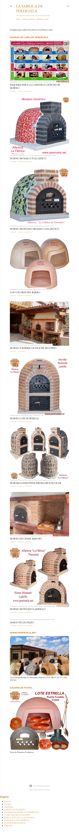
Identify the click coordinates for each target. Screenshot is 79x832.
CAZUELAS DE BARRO (15, 809)
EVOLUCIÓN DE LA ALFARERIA (19, 817)
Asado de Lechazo (22, 622)
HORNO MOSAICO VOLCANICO (28, 158)
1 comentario (21, 351)
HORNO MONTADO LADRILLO (27, 609)
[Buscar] (68, 6)
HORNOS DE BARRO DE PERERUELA (22, 812)
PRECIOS (8, 825)
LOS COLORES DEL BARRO (25, 292)
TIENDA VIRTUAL (28, 19)
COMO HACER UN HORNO (17, 815)
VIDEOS (7, 804)
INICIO (18, 19)
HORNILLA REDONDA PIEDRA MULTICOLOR (36, 483)
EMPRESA (40, 19)
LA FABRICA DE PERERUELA (29, 8)
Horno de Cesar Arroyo (26, 538)
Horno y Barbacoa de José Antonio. (33, 348)
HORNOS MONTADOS (14, 823)
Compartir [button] (13, 91)
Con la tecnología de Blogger (41, 786)
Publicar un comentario (25, 91)
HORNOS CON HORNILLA (17, 820)
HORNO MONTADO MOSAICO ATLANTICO (34, 228)
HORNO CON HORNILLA (24, 418)
